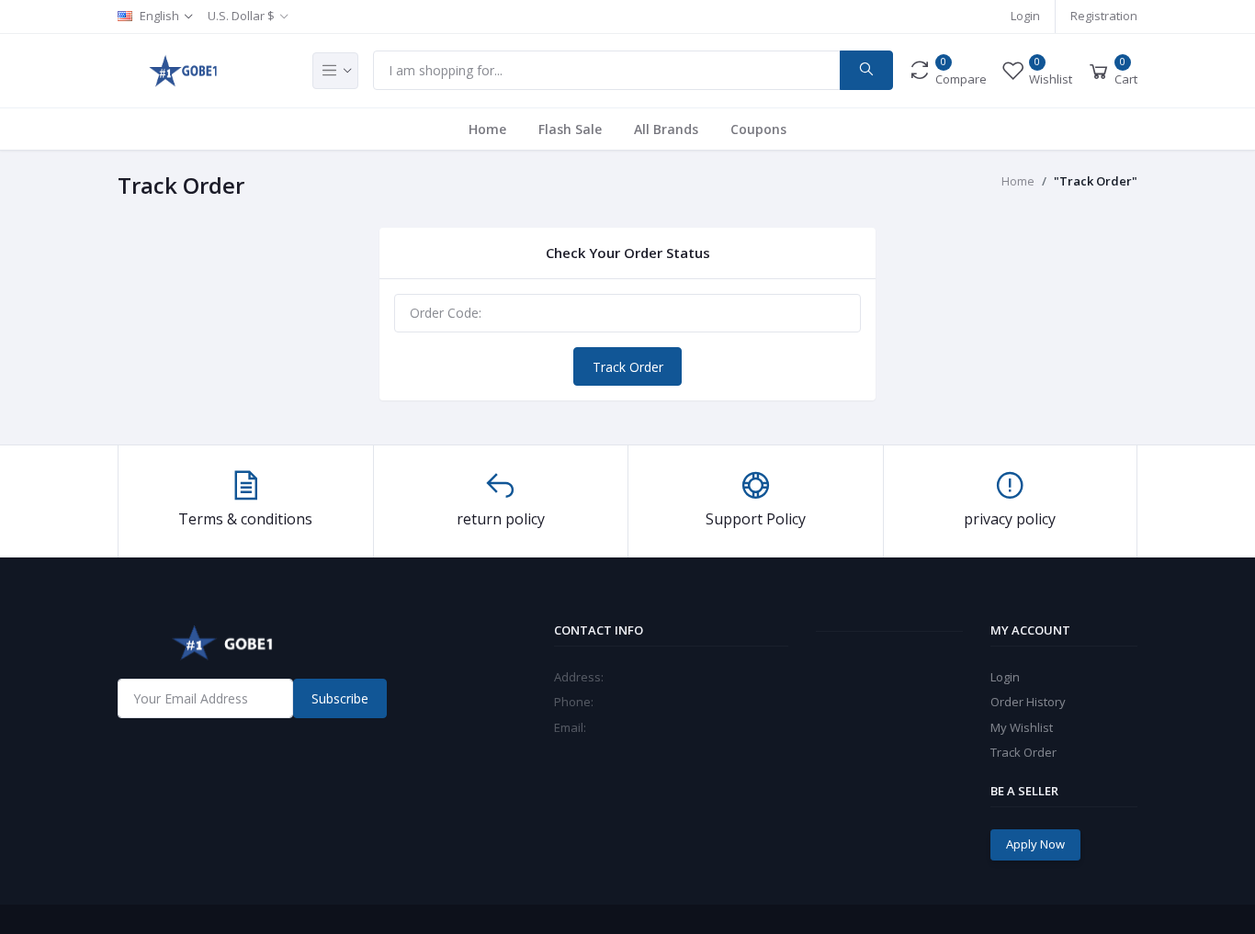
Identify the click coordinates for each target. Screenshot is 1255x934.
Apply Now (1035, 844)
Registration (1103, 15)
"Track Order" (1095, 181)
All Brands (666, 129)
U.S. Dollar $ (241, 15)
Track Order (628, 367)
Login (1025, 15)
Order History (1028, 701)
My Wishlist (1021, 727)
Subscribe (339, 698)
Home (487, 129)
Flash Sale (570, 129)
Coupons (758, 129)
